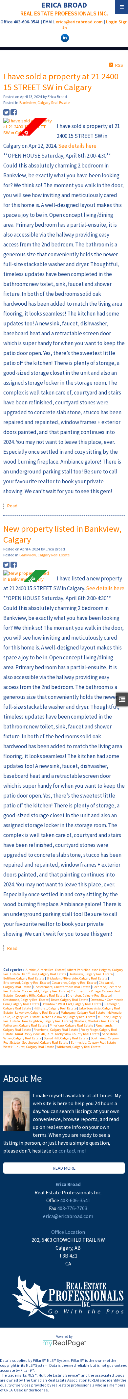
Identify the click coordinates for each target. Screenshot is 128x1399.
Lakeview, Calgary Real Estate (37, 1012)
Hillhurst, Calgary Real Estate (55, 1008)
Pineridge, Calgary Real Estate (72, 1025)
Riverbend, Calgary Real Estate (56, 1030)
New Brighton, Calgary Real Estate (47, 1021)
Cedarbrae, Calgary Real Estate (74, 982)
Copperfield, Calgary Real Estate (45, 991)
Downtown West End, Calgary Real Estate (72, 1004)
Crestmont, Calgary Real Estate (26, 1000)
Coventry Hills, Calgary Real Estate (40, 995)
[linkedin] (64, 37)
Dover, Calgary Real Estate (70, 1000)
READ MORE (64, 1168)
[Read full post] (27, 127)
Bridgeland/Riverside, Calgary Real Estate (77, 978)
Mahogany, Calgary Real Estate (83, 1012)
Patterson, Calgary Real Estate (25, 1025)
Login (111, 22)
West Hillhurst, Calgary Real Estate (29, 1047)
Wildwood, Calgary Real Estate (78, 1047)
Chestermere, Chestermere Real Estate (62, 987)
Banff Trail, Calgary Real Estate (44, 974)
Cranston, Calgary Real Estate (89, 995)
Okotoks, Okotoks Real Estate (96, 1021)
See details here (77, 145)
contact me (71, 1150)
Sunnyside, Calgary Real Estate (94, 1042)
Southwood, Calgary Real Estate (45, 1042)
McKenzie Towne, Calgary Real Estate (69, 1017)
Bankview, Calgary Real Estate (44, 102)
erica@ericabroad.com (79, 22)
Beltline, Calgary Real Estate (24, 978)
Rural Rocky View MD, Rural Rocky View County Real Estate (57, 1034)
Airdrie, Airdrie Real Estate (45, 970)
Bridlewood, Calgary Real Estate (26, 982)
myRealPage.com (64, 1343)
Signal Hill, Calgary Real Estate (66, 1038)
